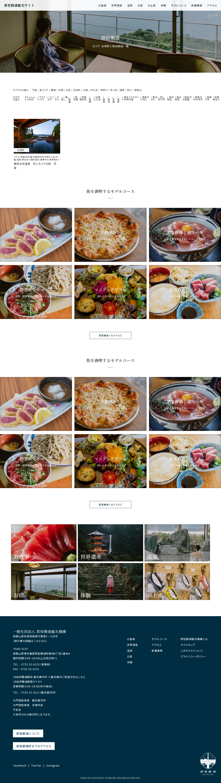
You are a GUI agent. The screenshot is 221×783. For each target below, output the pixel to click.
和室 (69, 100)
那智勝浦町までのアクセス (33, 746)
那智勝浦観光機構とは (194, 639)
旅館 (90, 100)
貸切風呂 (170, 98)
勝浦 (53, 90)
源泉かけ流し (144, 98)
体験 (163, 5)
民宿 (104, 100)
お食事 (102, 5)
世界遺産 (116, 5)
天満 (60, 90)
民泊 (109, 100)
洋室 (113, 100)
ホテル (57, 98)
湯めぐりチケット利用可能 (130, 98)
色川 (129, 90)
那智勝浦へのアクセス (110, 335)
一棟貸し (64, 98)
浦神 (122, 90)
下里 (34, 90)
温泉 (130, 5)
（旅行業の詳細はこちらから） (30, 641)
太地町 (77, 90)
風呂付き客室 (187, 98)
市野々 (104, 90)
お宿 (140, 5)
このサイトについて (192, 650)
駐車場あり (216, 98)
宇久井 (94, 90)
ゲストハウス (41, 98)
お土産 (152, 5)
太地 (68, 90)
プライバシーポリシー (193, 656)
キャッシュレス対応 (30, 98)
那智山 (138, 90)
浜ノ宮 (113, 90)
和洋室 (75, 98)
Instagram (53, 765)
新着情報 (196, 5)
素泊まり (154, 98)
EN (216, 15)
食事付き (208, 98)
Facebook (19, 765)
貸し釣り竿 (161, 98)
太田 (85, 90)
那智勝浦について (28, 733)
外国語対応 (83, 98)
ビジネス (50, 98)
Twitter (36, 765)
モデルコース (178, 5)
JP (209, 15)
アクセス (212, 5)
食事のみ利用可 (198, 98)
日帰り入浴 (97, 98)
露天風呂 (178, 98)
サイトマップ (188, 645)
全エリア (43, 90)
